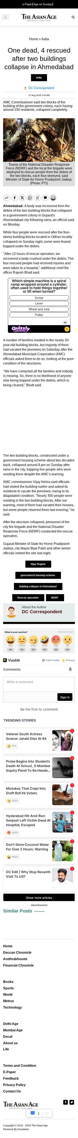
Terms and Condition (19, 1065)
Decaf (7, 1036)
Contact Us (12, 1091)
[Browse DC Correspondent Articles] (11, 611)
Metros (8, 1001)
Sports (8, 988)
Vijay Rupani (38, 564)
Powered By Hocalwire (16, 1129)
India (39, 77)
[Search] (73, 17)
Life (6, 1049)
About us (10, 1043)
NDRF (55, 597)
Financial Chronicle (18, 965)
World (7, 994)
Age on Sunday (42, 4)
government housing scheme (38, 575)
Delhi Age (10, 1024)
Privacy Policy (14, 1085)
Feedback (11, 1078)
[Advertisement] (39, 420)
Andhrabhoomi (15, 959)
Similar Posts (17, 911)
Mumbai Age (13, 1030)
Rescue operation (28, 597)
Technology (12, 1007)
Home (7, 946)
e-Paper (27, 4)
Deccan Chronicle (17, 952)
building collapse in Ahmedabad (38, 586)
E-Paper (9, 1072)
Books (8, 982)
